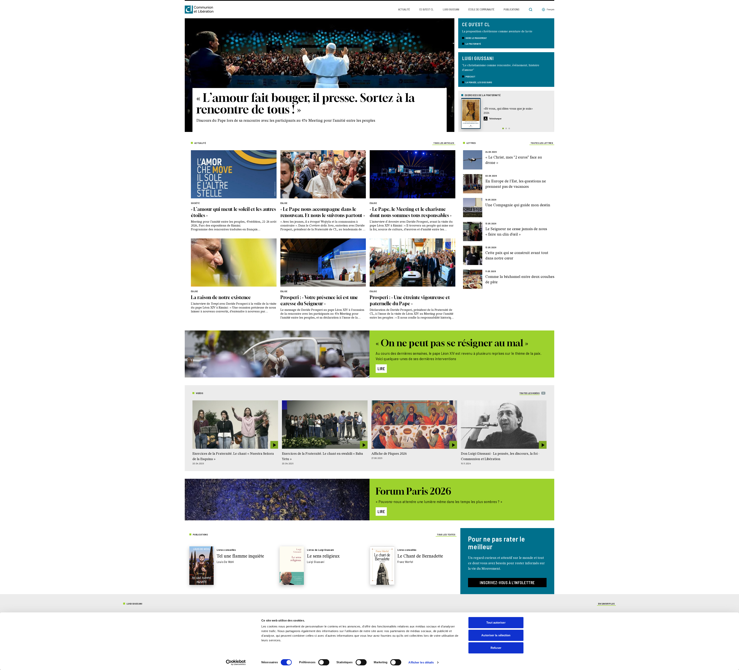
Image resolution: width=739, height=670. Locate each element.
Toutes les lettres (542, 143)
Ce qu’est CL (426, 9)
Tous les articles (443, 143)
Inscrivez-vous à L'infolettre (507, 582)
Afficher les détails (421, 662)
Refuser (496, 647)
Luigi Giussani (451, 9)
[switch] (323, 662)
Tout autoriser (495, 622)
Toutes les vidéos (529, 393)
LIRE (381, 368)
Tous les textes (446, 534)
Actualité (404, 9)
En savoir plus (606, 603)
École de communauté (481, 9)
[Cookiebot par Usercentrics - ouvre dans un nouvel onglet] (236, 662)
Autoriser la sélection (495, 635)
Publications (511, 9)
